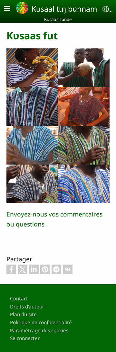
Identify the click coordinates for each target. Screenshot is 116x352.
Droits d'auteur (27, 306)
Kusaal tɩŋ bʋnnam (64, 9)
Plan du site (23, 314)
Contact (19, 298)
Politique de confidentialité (41, 322)
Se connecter (25, 338)
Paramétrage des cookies (39, 330)
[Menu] (11, 9)
